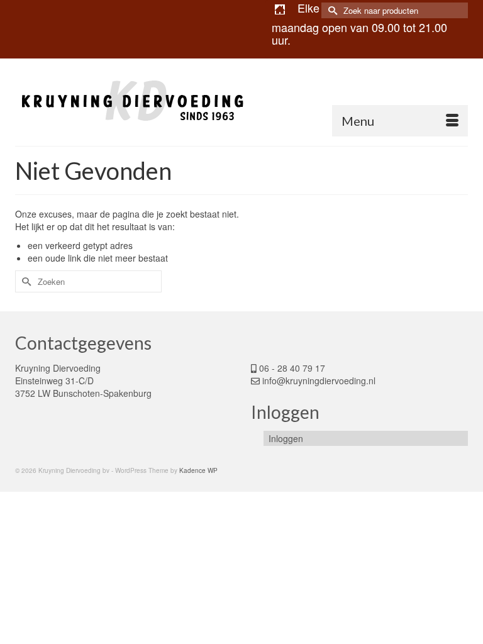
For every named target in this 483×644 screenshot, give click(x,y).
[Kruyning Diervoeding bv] (241, 102)
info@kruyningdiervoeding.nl (318, 380)
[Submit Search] (330, 10)
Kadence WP (198, 470)
